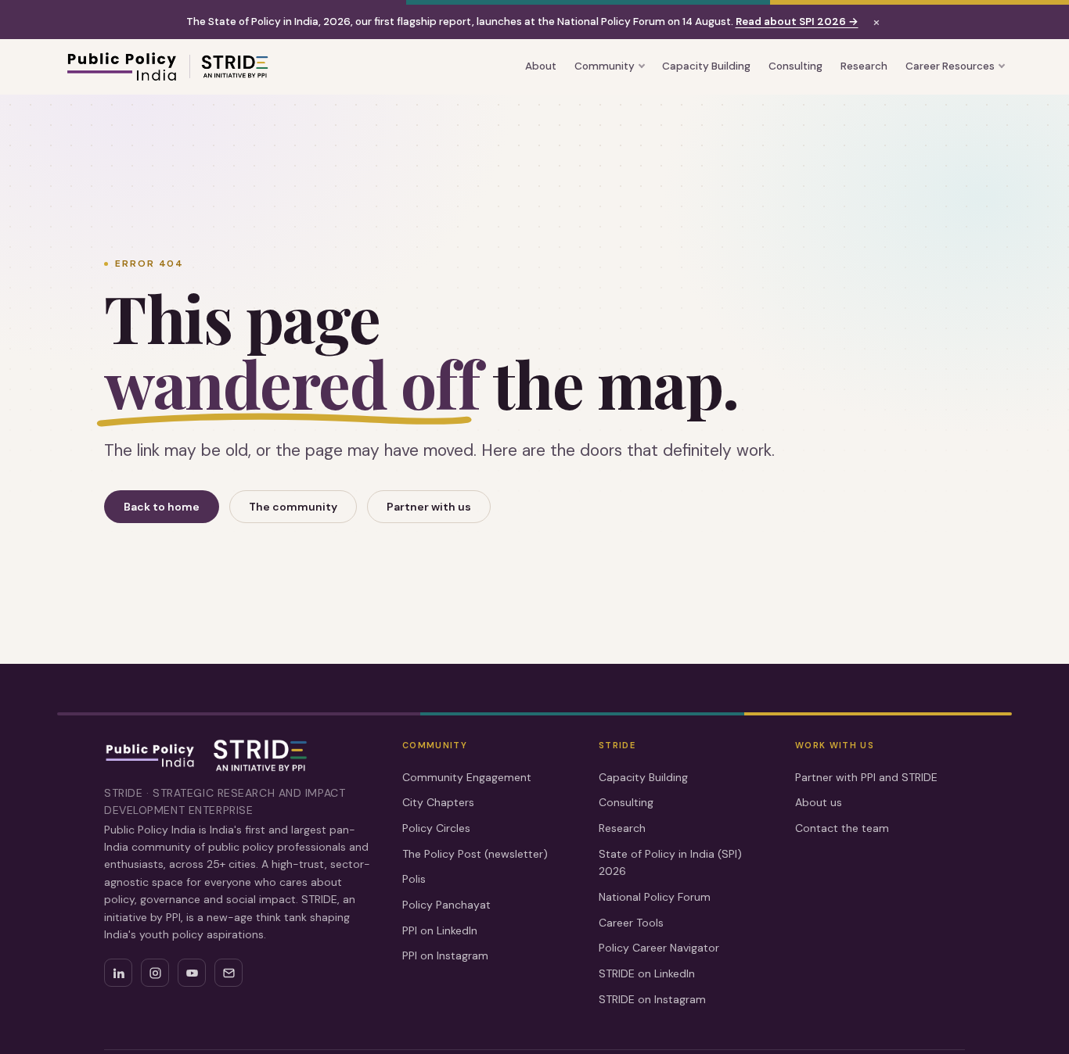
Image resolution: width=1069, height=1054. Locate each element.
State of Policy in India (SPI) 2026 (670, 863)
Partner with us (429, 507)
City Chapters (438, 802)
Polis (414, 879)
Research (863, 66)
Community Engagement (466, 777)
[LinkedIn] (118, 973)
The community (293, 507)
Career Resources (950, 66)
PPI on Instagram (445, 955)
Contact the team (842, 828)
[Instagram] (155, 973)
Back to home (162, 507)
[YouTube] (192, 973)
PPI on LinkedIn (439, 930)
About (540, 66)
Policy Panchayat (446, 905)
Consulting (795, 66)
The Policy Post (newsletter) (475, 854)
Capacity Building (706, 66)
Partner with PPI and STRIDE (866, 777)
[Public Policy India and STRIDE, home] (166, 66)
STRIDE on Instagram (652, 999)
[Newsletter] (228, 973)
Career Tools (631, 923)
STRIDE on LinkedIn (647, 973)
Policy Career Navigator (659, 948)
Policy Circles (436, 828)
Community (604, 66)
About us (818, 802)
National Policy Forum (655, 897)
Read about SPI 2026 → (797, 21)
